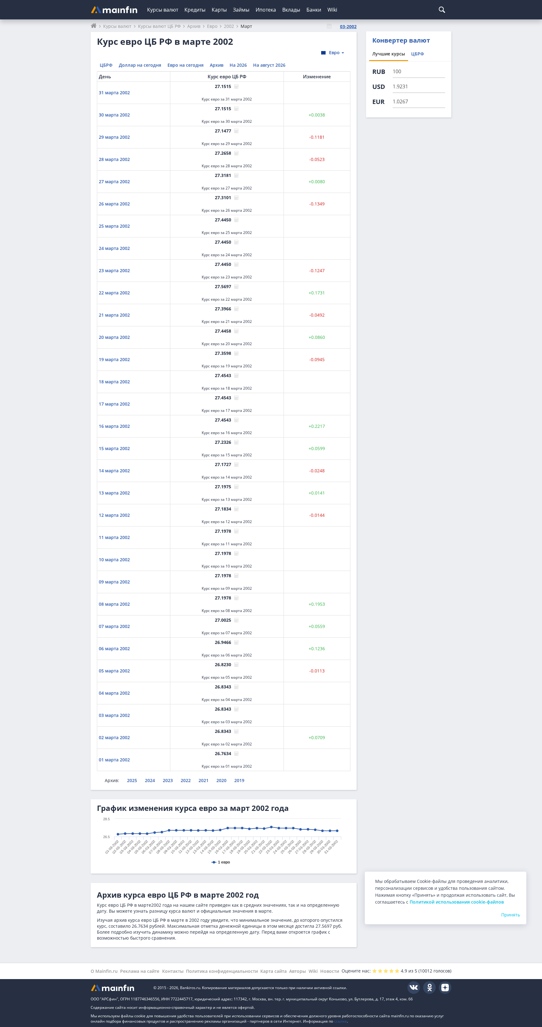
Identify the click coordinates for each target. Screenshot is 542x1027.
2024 (150, 780)
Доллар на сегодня (140, 65)
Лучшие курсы (388, 54)
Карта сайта (273, 971)
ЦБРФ (106, 65)
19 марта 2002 (114, 359)
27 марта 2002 (114, 181)
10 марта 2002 (114, 560)
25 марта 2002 (114, 226)
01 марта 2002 (114, 760)
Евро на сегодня (185, 65)
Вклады (291, 9)
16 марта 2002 (114, 426)
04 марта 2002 (114, 693)
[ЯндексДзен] (445, 987)
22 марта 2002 (114, 293)
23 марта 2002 (114, 270)
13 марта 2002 (114, 493)
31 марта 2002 (114, 93)
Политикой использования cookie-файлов (457, 902)
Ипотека (266, 9)
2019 (239, 780)
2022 (186, 780)
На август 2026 (269, 65)
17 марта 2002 (114, 404)
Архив (216, 65)
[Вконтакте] (413, 987)
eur (378, 101)
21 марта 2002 (114, 315)
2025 (132, 780)
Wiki (332, 9)
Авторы (297, 971)
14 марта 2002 (114, 471)
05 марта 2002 (114, 671)
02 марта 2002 (114, 737)
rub (378, 71)
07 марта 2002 (114, 626)
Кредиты (194, 9)
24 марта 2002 (114, 248)
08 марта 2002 (114, 604)
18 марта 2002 (114, 382)
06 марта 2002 (114, 648)
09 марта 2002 (114, 582)
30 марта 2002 (114, 115)
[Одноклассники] (429, 987)
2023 (168, 780)
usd (378, 86)
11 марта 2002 (114, 537)
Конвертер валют (401, 40)
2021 (204, 780)
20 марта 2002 (114, 337)
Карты (219, 9)
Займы (241, 9)
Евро (335, 52)
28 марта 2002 (114, 159)
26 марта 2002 (114, 204)
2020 (221, 780)
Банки (313, 9)
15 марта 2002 (114, 448)
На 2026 (238, 65)
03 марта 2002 (114, 715)
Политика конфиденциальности (222, 971)
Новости (329, 971)
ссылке (340, 1021)
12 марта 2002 (114, 515)
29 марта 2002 (114, 137)
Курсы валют (162, 9)
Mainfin (119, 987)
